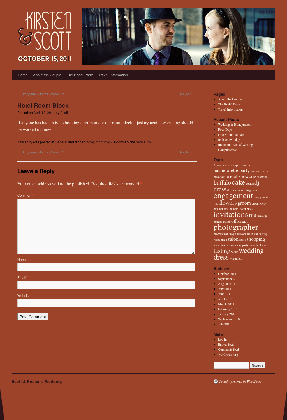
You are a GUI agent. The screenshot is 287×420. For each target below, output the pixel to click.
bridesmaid (260, 177)
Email (22, 277)
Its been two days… (231, 139)
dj (256, 182)
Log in (222, 339)
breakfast (219, 177)
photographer (236, 226)
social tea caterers (225, 245)
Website (23, 295)
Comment (25, 195)
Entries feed (226, 344)
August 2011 (226, 283)
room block (104, 141)
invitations (231, 213)
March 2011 (226, 304)
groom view (259, 203)
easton (255, 190)
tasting (222, 250)
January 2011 (227, 314)
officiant (239, 220)
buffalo (222, 182)
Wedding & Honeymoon (234, 124)
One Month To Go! (231, 134)
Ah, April (188, 93)
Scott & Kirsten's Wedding (37, 381)
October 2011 (227, 273)
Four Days (225, 129)
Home (22, 74)
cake (238, 182)
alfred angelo (233, 165)
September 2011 (229, 278)
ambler (246, 165)
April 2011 (225, 299)
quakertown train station (246, 234)
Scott (64, 112)
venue (234, 252)
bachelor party (259, 171)
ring (264, 234)
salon (233, 238)
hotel (90, 141)
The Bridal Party (80, 74)
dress (220, 188)
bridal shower (239, 176)
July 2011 (224, 288)
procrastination (223, 234)
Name (23, 259)
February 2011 (228, 309)
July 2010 (224, 324)
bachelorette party (232, 170)
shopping (256, 238)
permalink (143, 141)
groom (244, 202)
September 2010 (229, 319)
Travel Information (113, 74)
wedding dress (239, 253)
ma (252, 214)
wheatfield (236, 258)
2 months (219, 165)
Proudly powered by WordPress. (241, 381)
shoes (242, 240)
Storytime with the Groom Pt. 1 (42, 93)
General (61, 141)
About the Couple (47, 74)
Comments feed (228, 349)
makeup (262, 216)
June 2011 (225, 294)
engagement (233, 194)
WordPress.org (228, 354)
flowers (228, 202)
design (250, 183)
